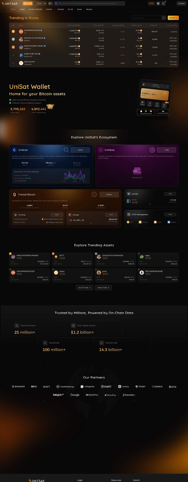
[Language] (158, 3)
